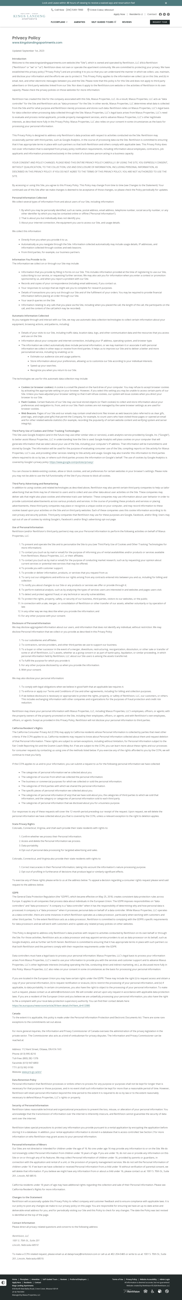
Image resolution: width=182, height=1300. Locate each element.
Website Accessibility (148, 1279)
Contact (152, 14)
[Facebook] (160, 14)
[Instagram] (168, 14)
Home (14, 1279)
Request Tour (160, 22)
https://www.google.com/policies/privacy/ (71, 462)
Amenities (36, 1279)
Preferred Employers (78, 1279)
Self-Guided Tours (102, 22)
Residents (135, 14)
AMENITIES (79, 22)
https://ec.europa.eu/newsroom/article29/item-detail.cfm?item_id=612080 (51, 1005)
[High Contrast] (3, 1282)
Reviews (127, 22)
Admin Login (165, 1279)
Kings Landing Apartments (23, 1285)
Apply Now (119, 14)
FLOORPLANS (58, 22)
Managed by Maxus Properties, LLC (26, 1295)
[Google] (164, 14)
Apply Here (16, 1282)
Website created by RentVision (139, 1285)
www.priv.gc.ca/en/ (32, 1071)
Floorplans (24, 1279)
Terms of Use (117, 1279)
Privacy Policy (131, 1279)
